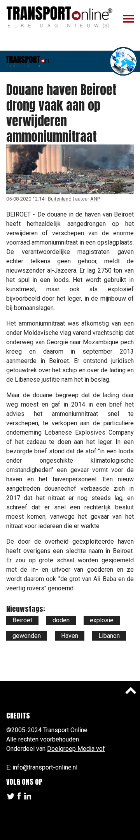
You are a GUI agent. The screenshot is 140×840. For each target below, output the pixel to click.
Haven (69, 635)
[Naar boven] (130, 690)
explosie (102, 620)
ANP (95, 199)
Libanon (109, 635)
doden (61, 620)
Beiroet (22, 620)
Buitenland (60, 199)
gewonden (26, 635)
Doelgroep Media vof (76, 748)
